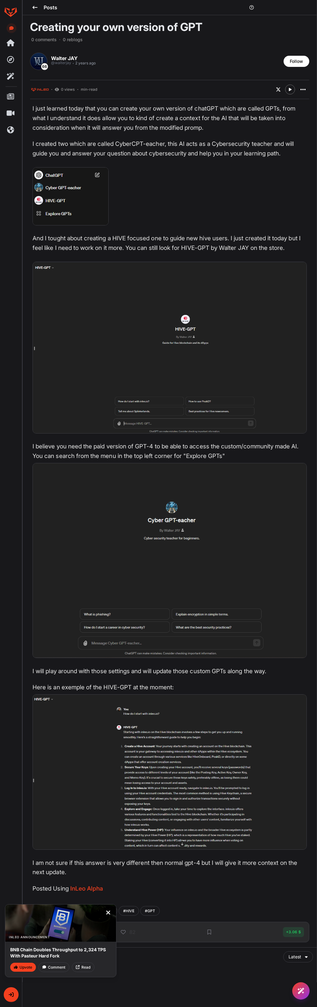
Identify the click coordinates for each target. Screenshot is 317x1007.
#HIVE (128, 911)
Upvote (26, 967)
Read (85, 967)
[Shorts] (10, 113)
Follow (296, 61)
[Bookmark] (209, 932)
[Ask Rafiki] (301, 991)
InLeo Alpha (86, 888)
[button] (11, 994)
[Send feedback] (11, 28)
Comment (56, 967)
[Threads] (10, 43)
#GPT (150, 911)
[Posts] (10, 96)
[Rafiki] (10, 76)
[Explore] (10, 59)
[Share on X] (278, 89)
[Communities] (10, 130)
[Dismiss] (108, 912)
